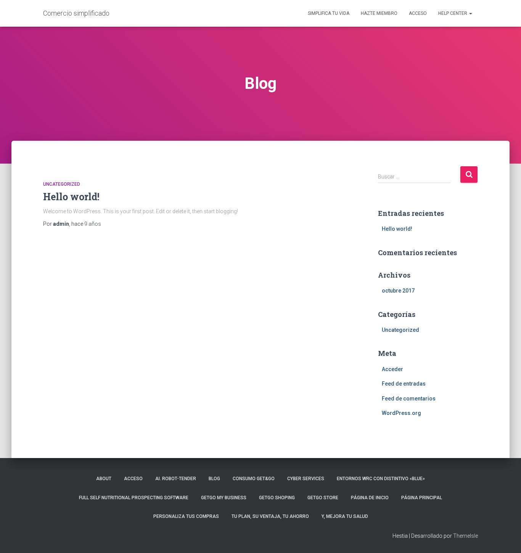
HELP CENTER (453, 13)
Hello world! (71, 196)
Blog (214, 478)
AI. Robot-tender (175, 478)
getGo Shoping (277, 497)
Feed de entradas (404, 384)
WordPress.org (401, 413)
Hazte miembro (379, 13)
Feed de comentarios (409, 398)
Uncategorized (61, 184)
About (103, 478)
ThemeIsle (465, 536)
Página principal (421, 497)
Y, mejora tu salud (345, 516)
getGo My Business (223, 497)
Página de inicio (370, 497)
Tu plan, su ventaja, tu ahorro (270, 516)
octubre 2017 (398, 291)
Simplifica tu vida (328, 13)
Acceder (392, 369)
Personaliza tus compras (186, 516)
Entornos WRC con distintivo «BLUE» (381, 478)
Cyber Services (305, 478)
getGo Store (322, 497)
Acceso (418, 13)
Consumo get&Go (254, 478)
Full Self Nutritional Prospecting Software (133, 497)
